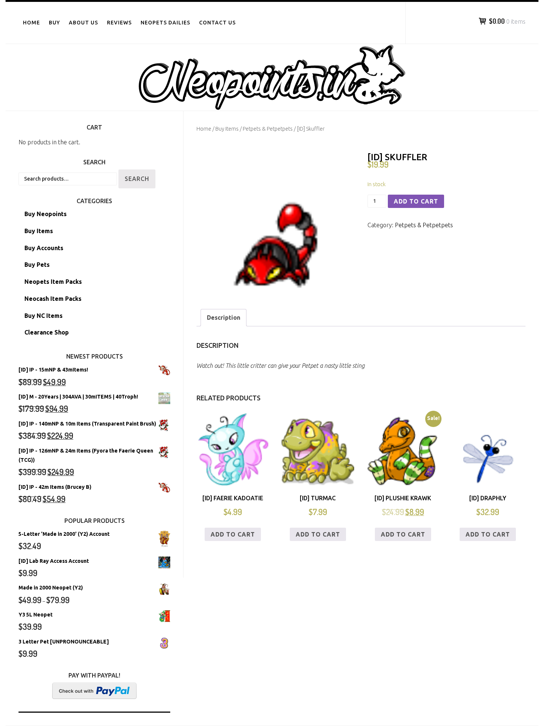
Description (223, 317)
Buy (54, 23)
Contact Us (217, 23)
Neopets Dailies (165, 23)
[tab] (223, 317)
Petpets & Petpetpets (268, 128)
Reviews (119, 23)
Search (137, 178)
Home (31, 23)
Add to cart (416, 201)
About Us (83, 23)
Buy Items (227, 128)
